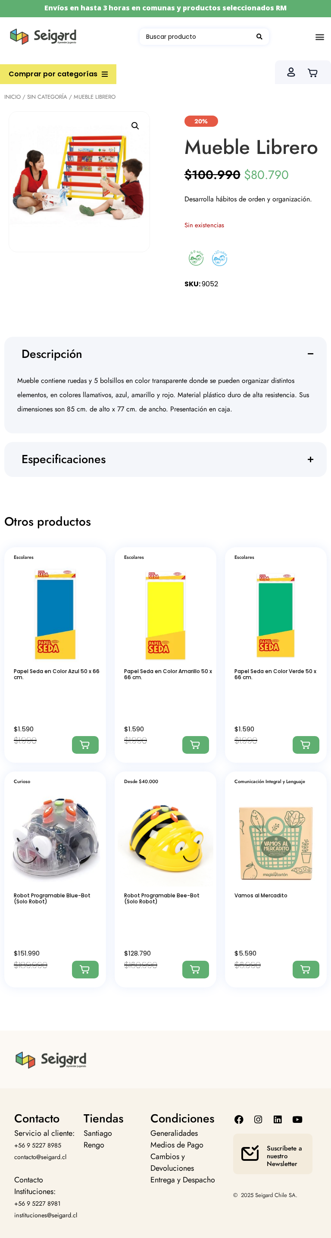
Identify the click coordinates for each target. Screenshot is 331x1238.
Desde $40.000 (141, 781)
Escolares (24, 557)
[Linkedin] (277, 1119)
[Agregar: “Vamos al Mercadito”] (306, 969)
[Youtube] (297, 1119)
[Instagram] (258, 1119)
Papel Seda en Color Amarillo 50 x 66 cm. (168, 674)
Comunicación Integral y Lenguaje (269, 781)
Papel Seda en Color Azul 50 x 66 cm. (57, 674)
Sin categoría (47, 97)
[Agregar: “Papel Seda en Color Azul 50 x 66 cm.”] (85, 745)
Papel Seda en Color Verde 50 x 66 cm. (275, 674)
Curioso (22, 781)
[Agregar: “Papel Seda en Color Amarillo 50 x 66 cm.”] (195, 745)
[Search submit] (259, 36)
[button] (319, 37)
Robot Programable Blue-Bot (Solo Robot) (52, 898)
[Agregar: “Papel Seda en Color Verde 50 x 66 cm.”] (306, 745)
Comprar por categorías (53, 74)
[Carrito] (315, 72)
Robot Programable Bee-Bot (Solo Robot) (162, 898)
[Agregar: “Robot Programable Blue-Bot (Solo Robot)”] (85, 969)
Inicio (12, 97)
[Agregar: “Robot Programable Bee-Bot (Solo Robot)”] (195, 969)
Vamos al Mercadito (260, 895)
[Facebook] (238, 1119)
